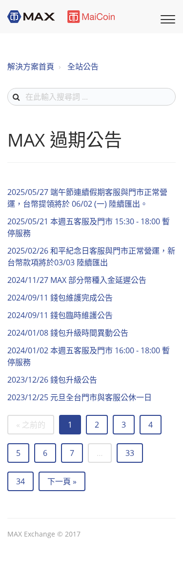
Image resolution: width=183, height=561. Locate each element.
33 (129, 453)
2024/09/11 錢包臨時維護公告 (60, 315)
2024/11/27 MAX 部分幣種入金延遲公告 (76, 280)
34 (20, 481)
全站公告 (83, 66)
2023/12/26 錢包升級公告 (52, 379)
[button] (166, 18)
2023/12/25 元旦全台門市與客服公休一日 (79, 397)
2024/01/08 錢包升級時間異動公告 (67, 332)
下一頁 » (62, 481)
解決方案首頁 (30, 66)
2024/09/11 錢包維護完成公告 (60, 297)
